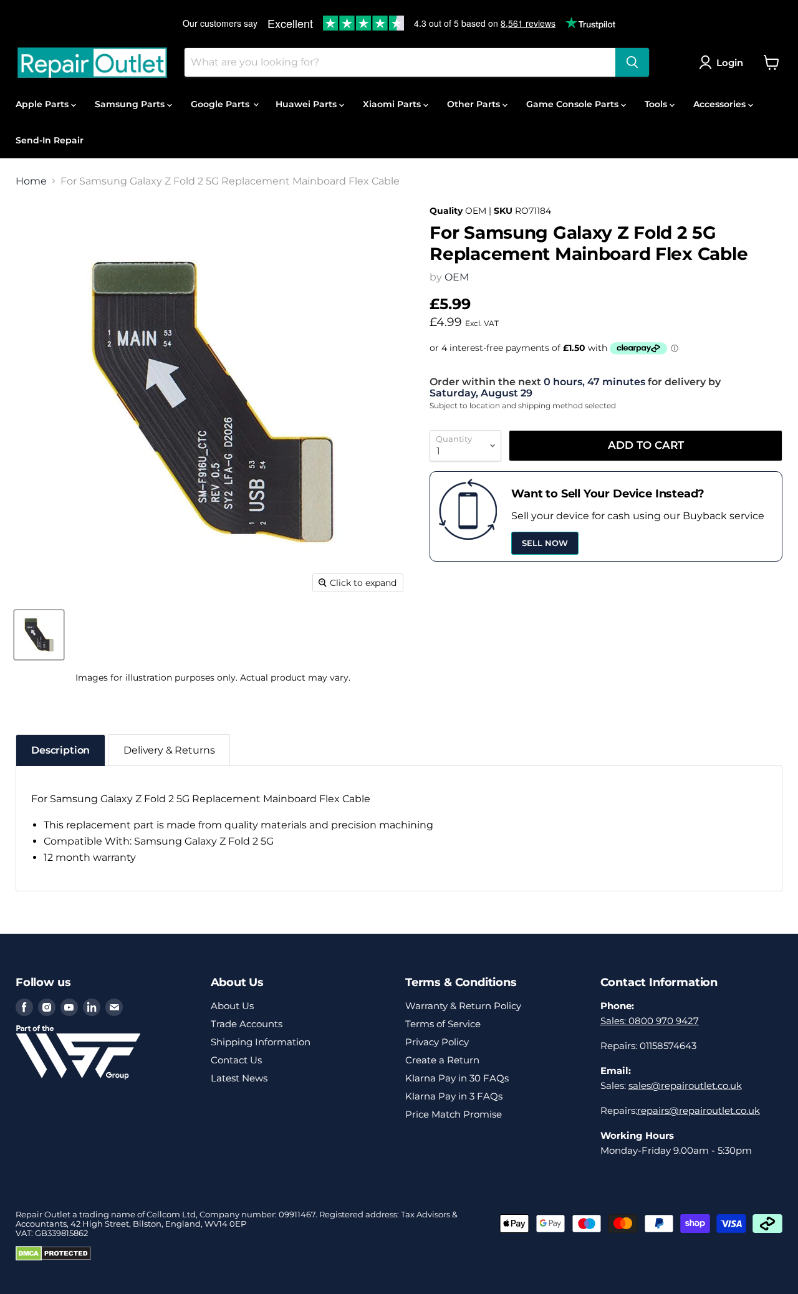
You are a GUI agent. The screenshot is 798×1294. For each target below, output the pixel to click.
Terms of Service (443, 1024)
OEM (457, 277)
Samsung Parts (131, 104)
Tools (657, 104)
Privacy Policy (437, 1042)
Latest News (239, 1078)
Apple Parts (43, 104)
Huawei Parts (307, 104)
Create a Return (442, 1060)
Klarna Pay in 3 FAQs (453, 1096)
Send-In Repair (50, 140)
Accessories (720, 104)
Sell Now (545, 543)
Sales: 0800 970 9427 (649, 1021)
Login (729, 63)
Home (31, 181)
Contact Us (236, 1060)
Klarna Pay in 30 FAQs (457, 1078)
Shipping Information (260, 1042)
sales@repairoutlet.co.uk (685, 1085)
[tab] (60, 750)
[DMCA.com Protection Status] (53, 1258)
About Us (232, 1006)
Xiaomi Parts (393, 104)
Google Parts (221, 104)
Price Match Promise (453, 1114)
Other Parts (474, 104)
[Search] (632, 62)
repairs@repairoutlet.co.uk (698, 1110)
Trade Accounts (246, 1024)
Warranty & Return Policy (463, 1006)
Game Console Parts (573, 104)
